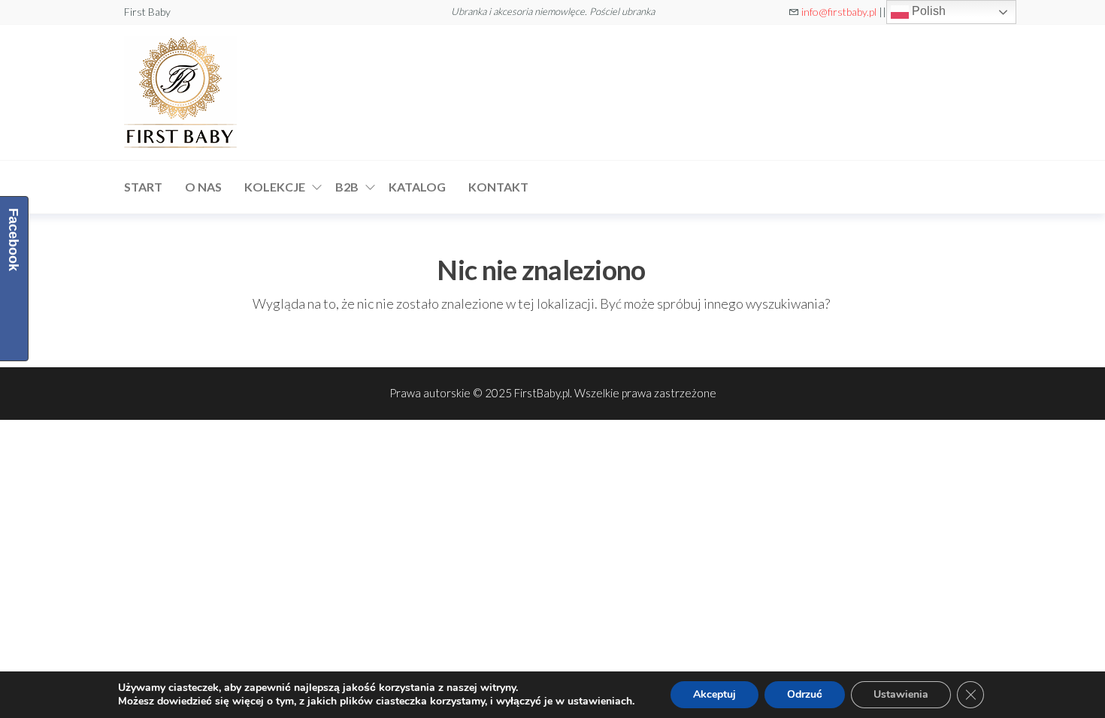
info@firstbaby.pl (838, 11)
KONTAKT (498, 187)
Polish (927, 11)
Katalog (417, 187)
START (143, 187)
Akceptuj (714, 694)
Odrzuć (804, 694)
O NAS (203, 187)
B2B (347, 187)
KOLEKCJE (274, 187)
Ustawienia (900, 694)
